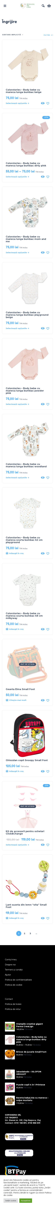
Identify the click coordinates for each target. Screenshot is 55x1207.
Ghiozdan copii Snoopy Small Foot (27, 760)
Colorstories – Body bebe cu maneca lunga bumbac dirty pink (26, 164)
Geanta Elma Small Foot (20, 689)
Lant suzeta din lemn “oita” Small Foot (26, 905)
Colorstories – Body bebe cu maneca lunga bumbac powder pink (25, 390)
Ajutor (8, 974)
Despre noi (10, 964)
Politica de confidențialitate (18, 980)
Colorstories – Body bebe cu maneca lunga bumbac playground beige (27, 315)
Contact (9, 999)
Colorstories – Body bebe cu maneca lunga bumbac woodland (26, 465)
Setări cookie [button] (10, 1200)
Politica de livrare (13, 1004)
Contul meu (11, 959)
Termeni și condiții (14, 969)
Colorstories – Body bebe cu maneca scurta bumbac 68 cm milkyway (24, 616)
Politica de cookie (13, 985)
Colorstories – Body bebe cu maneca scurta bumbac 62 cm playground (24, 540)
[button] (4, 5)
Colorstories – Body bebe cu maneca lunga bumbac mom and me (26, 239)
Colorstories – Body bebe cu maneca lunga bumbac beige (23, 91)
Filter (47, 35)
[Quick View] (43, 103)
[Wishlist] (47, 103)
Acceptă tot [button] (25, 1200)
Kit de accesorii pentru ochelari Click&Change (25, 832)
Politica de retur (13, 1009)
